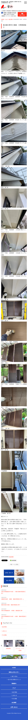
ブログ (6, 19)
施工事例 (11, 19)
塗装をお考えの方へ (14, 672)
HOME (2, 19)
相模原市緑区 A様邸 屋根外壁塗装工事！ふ (12, 598)
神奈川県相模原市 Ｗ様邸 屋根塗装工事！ (12, 609)
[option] (8, 645)
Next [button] (26, 645)
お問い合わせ (14, 707)
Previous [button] (1, 645)
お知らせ (4, 631)
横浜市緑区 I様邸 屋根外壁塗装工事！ (11, 604)
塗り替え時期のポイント (14, 679)
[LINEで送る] (13, 560)
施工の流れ (15, 676)
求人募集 (4, 635)
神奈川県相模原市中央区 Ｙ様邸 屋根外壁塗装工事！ (13, 592)
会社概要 (14, 702)
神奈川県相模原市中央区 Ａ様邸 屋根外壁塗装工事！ (13, 616)
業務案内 (14, 683)
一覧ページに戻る (14, 564)
